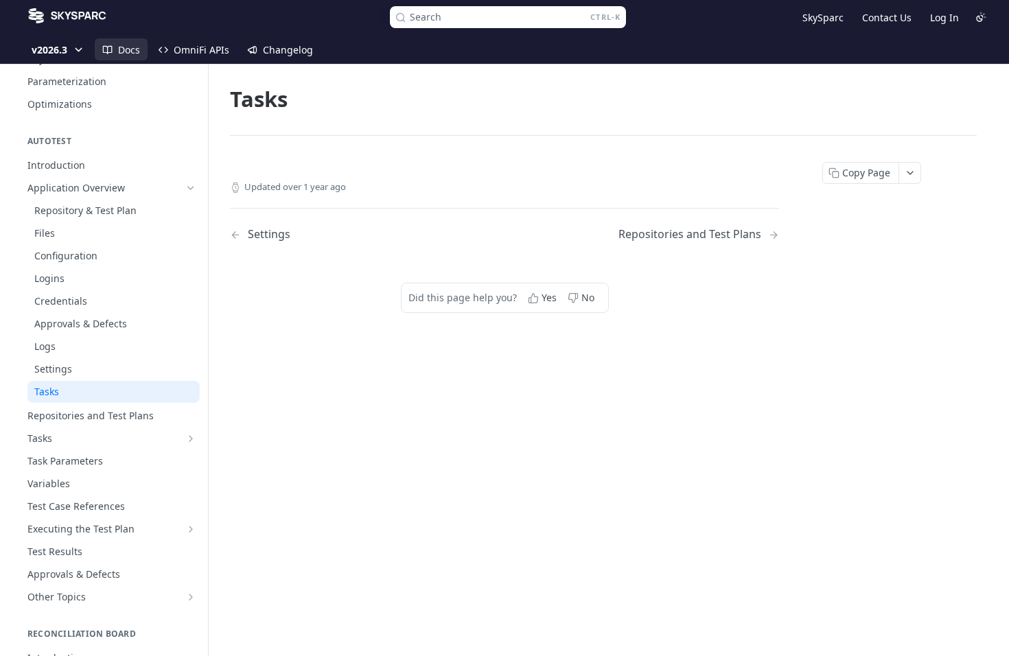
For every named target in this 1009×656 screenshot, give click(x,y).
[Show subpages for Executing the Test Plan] (190, 529)
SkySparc (823, 17)
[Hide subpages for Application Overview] (190, 188)
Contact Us (887, 17)
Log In (944, 17)
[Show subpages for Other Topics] (190, 596)
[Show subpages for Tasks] (190, 438)
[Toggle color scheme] (981, 17)
